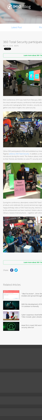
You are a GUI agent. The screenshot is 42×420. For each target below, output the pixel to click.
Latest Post (16, 27)
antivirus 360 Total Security (19, 154)
